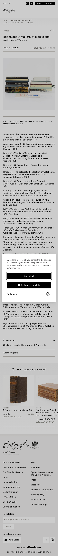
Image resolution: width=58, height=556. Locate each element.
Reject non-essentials (29, 285)
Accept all (29, 276)
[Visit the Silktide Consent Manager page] (47, 294)
